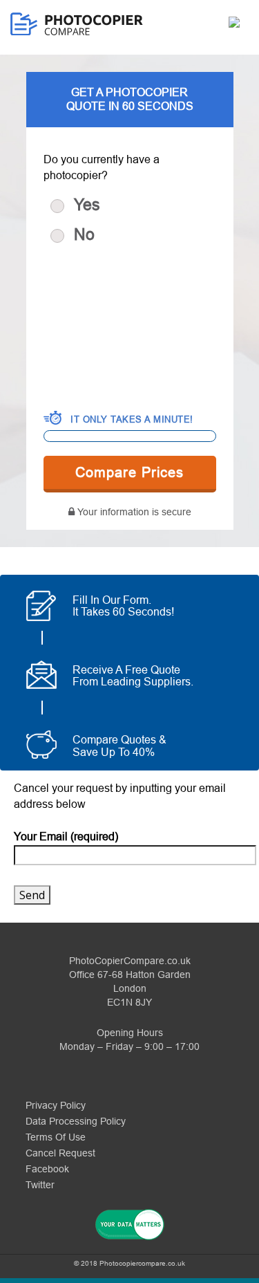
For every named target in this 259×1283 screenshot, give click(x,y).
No (84, 234)
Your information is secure (134, 511)
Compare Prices (129, 472)
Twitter (40, 1184)
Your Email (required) (66, 836)
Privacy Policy (56, 1105)
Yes (87, 205)
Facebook (47, 1168)
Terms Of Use (56, 1137)
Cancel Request (60, 1153)
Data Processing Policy (76, 1121)
